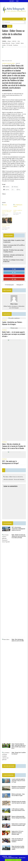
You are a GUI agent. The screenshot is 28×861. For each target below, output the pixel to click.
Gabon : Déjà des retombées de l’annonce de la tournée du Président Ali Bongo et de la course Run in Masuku (13, 446)
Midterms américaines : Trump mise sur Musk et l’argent (18, 794)
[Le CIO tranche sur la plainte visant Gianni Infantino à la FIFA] (6, 812)
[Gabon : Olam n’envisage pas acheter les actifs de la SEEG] (6, 739)
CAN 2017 (14, 41)
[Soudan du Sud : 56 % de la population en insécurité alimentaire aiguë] (6, 834)
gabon (22, 43)
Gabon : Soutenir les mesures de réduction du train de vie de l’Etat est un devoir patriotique (19, 536)
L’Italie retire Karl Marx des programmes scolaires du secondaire (17, 840)
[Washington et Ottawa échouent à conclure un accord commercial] (6, 789)
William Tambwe (11, 63)
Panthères (15, 45)
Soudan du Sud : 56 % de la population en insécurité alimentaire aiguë (17, 832)
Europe (13, 43)
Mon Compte (12, 1)
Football (18, 43)
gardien (4, 45)
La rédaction (4, 856)
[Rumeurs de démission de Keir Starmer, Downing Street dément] (6, 819)
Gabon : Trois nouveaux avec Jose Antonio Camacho (7, 225)
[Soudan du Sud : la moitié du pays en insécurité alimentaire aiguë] (6, 827)
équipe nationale (6, 43)
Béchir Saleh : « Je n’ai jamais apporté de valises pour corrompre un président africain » (13, 334)
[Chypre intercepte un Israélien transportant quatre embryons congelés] (6, 849)
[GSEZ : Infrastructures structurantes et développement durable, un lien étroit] (6, 530)
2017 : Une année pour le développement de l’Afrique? (10, 462)
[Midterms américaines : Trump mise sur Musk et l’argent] (6, 797)
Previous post (10, 284)
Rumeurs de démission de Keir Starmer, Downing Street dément (18, 817)
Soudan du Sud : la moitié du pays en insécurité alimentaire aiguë (19, 824)
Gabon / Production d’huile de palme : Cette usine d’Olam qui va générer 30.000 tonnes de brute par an (19, 746)
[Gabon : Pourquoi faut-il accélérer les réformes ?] (6, 759)
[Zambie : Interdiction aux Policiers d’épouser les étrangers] (14, 318)
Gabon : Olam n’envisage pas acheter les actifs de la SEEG (18, 640)
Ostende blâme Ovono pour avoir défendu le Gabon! (7, 212)
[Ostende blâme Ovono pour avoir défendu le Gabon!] (7, 207)
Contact (10, 856)
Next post (19, 284)
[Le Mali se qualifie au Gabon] (18, 207)
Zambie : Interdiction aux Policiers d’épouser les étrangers (12, 323)
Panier (17, 1)
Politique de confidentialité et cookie (11, 857)
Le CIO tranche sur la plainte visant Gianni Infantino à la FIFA (18, 809)
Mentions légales (22, 857)
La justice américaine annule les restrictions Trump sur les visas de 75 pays (18, 780)
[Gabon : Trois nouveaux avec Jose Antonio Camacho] (7, 220)
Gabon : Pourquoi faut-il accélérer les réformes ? (19, 753)
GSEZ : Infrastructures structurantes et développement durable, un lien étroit (18, 528)
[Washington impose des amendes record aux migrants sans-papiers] (6, 804)
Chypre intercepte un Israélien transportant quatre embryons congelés (18, 847)
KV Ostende (9, 45)
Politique (4, 320)
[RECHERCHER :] (14, 22)
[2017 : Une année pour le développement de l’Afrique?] (14, 457)
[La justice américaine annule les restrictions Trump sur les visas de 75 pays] (6, 782)
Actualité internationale (8, 775)
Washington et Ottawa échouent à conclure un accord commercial (19, 787)
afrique (9, 41)
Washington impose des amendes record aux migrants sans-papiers (19, 802)
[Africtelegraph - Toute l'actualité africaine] (14, 10)
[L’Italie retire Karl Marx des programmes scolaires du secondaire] (6, 841)
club (18, 41)
